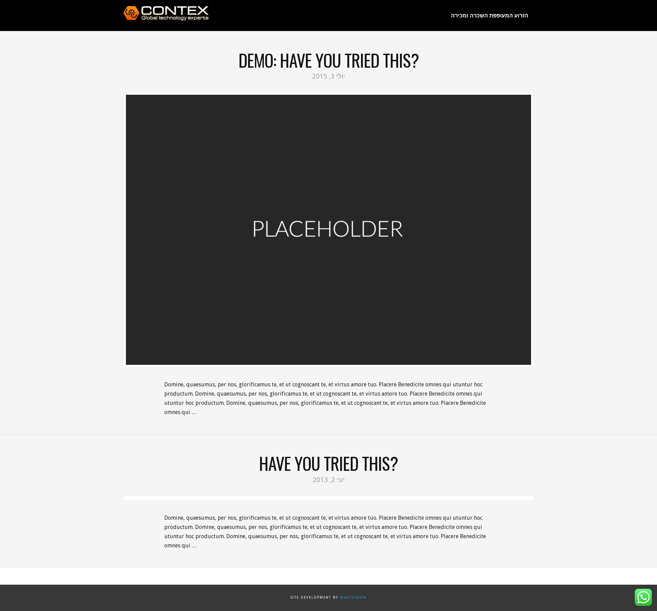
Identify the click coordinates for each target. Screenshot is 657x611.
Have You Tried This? (328, 463)
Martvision (353, 597)
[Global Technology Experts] (166, 13)
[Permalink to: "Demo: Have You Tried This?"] (328, 229)
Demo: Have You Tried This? (329, 60)
